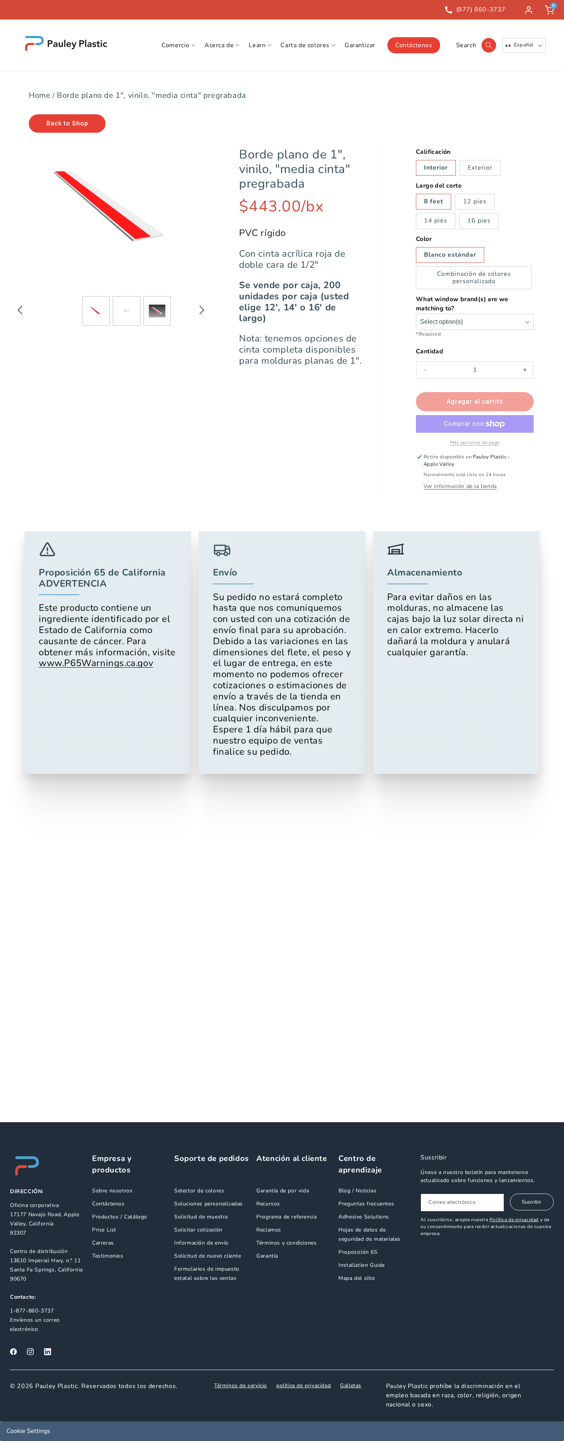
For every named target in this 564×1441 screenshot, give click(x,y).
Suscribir (531, 1202)
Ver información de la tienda (460, 486)
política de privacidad (303, 1385)
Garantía (267, 1256)
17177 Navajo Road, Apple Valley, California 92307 (44, 1224)
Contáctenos (413, 45)
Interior (436, 167)
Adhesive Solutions (363, 1216)
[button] (178, 45)
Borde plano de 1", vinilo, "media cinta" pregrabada (151, 95)
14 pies (435, 220)
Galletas (350, 1385)
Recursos (268, 1203)
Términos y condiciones (286, 1242)
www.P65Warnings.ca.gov (96, 663)
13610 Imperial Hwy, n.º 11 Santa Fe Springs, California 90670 (46, 1270)
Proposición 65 (357, 1252)
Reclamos (268, 1229)
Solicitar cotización (198, 1229)
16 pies (479, 220)
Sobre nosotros (112, 1190)
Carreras (103, 1242)
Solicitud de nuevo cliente (207, 1256)
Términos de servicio (240, 1385)
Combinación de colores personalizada (474, 277)
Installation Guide (361, 1265)
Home (39, 95)
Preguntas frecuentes (366, 1203)
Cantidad (429, 351)
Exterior (480, 167)
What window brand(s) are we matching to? (462, 304)
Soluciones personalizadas (208, 1203)
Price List (104, 1229)
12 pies (474, 201)
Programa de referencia (286, 1216)
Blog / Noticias (357, 1190)
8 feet (433, 201)
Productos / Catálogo (119, 1216)
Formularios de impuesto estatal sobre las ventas (206, 1273)
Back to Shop (67, 123)
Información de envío (201, 1242)
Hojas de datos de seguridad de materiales (369, 1234)
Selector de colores (199, 1190)
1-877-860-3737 (32, 1310)
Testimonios (108, 1256)
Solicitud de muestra (201, 1216)
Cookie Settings (28, 1431)
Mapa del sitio (356, 1278)
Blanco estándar (450, 255)
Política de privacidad (514, 1220)
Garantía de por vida (282, 1190)
